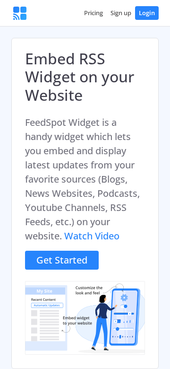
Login (147, 13)
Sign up (120, 13)
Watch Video (91, 235)
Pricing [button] (93, 13)
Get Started (61, 260)
